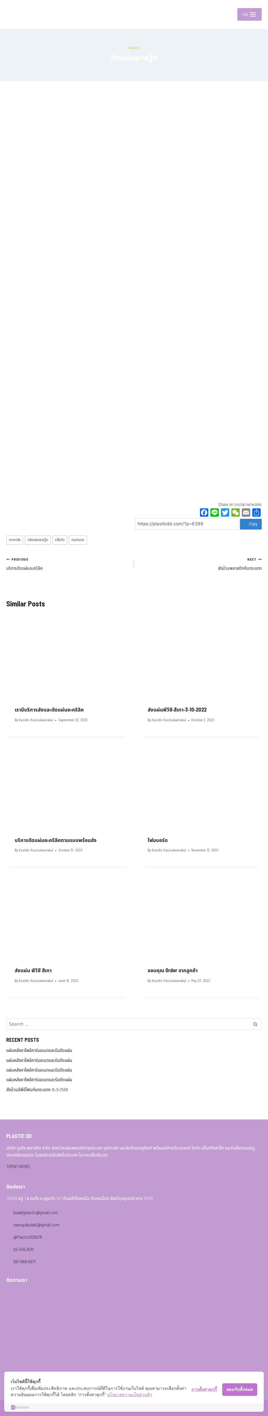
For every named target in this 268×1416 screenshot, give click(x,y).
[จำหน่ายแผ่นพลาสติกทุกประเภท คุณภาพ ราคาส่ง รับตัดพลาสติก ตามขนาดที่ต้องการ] (18, 14)
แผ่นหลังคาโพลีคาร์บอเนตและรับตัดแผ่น (39, 1050)
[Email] (246, 513)
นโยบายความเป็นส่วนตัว (129, 1394)
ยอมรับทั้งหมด (240, 1389)
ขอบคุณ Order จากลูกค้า (173, 971)
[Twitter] (225, 513)
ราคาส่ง (15, 540)
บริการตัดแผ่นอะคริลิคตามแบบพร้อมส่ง (56, 840)
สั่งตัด (60, 540)
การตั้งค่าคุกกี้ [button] (204, 1389)
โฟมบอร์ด (158, 840)
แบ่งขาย (77, 540)
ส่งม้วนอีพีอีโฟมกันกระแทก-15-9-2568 (37, 1090)
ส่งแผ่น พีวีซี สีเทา (33, 971)
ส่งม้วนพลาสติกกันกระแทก (240, 564)
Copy (252, 524)
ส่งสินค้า (134, 48)
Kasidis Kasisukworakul (36, 720)
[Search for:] (134, 1024)
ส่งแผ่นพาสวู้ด (37, 540)
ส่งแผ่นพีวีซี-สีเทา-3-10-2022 (177, 710)
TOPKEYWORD (18, 1166)
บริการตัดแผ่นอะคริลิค (24, 564)
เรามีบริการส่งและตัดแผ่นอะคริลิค (49, 710)
